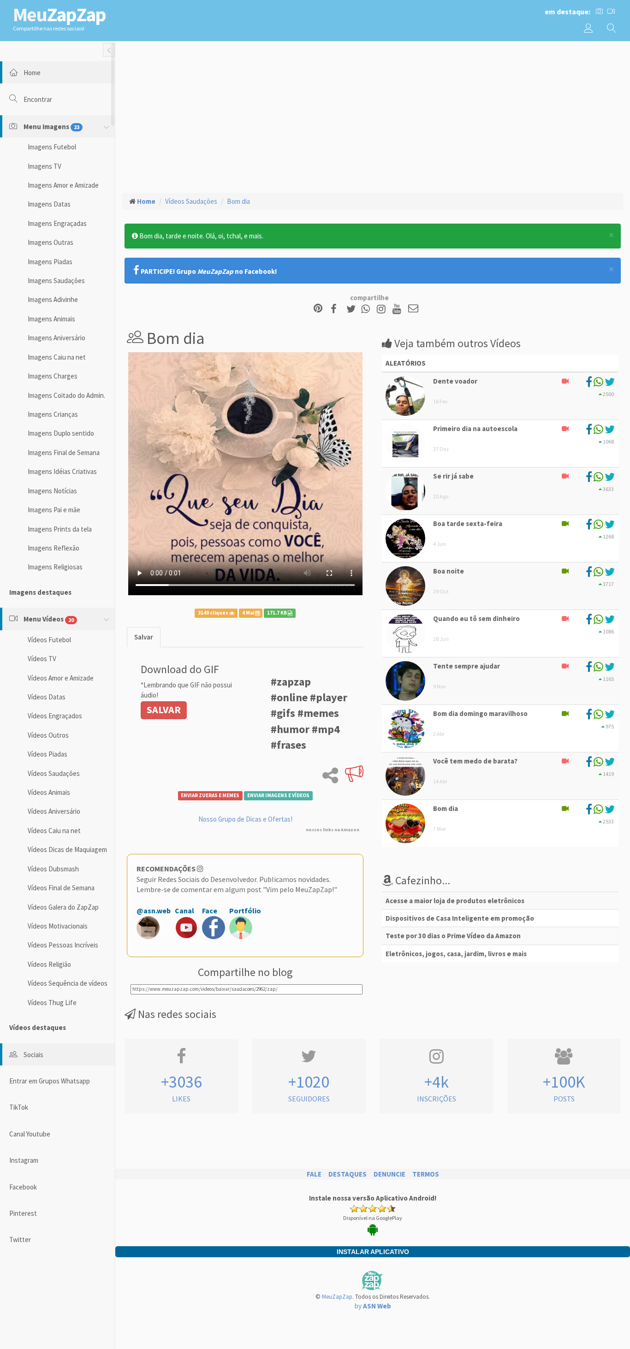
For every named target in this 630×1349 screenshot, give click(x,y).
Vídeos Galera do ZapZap (63, 907)
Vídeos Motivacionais (58, 926)
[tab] (143, 637)
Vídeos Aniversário (54, 811)
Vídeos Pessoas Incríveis (63, 945)
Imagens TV (44, 166)
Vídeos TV (42, 658)
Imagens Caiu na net (57, 357)
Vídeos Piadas (47, 754)
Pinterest (23, 1213)
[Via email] (413, 309)
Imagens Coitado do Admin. (66, 395)
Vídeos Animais (49, 792)
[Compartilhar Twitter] (353, 309)
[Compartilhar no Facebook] (336, 309)
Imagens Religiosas (55, 566)
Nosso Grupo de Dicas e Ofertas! (245, 819)
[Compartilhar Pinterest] (318, 309)
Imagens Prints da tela (60, 529)
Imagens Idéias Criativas (62, 471)
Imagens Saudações (56, 280)
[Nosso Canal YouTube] (398, 309)
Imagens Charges (52, 376)
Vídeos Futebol (49, 639)
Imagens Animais (51, 318)
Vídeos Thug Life (52, 1002)
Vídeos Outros (48, 735)
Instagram (23, 1160)
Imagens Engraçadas (57, 223)
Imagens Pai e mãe (54, 509)
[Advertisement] (372, 115)
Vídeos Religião (49, 964)
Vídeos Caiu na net (54, 830)
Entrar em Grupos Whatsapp (49, 1081)
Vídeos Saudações (54, 773)
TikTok (18, 1107)
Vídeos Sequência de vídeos (67, 983)
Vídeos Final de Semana (61, 887)
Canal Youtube (29, 1134)
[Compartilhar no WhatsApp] (367, 309)
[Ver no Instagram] (382, 309)
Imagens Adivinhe (53, 299)
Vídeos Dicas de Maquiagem (67, 849)
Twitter (20, 1239)
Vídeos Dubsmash (53, 868)
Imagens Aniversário (56, 337)
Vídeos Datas (46, 696)
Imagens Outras (50, 242)
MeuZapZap (337, 1297)
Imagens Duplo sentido (61, 433)
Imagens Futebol (52, 146)
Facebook (23, 1187)
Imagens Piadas (50, 261)
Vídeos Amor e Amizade (61, 678)
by (373, 1306)
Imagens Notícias (52, 490)
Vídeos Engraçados (55, 715)
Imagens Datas (49, 204)
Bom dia (238, 201)
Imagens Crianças (53, 414)
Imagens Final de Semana (64, 452)
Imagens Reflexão (53, 548)
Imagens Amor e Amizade (63, 185)
